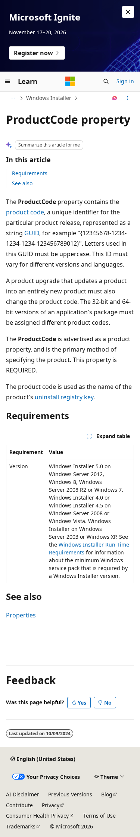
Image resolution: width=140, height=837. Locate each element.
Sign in (125, 81)
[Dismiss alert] (128, 12)
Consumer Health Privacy (37, 815)
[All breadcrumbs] (12, 98)
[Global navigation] (7, 81)
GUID (31, 233)
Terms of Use (99, 815)
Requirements (29, 173)
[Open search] (106, 81)
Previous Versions (70, 794)
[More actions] (127, 98)
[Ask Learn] (115, 98)
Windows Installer (48, 97)
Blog (106, 794)
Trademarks (20, 826)
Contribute (19, 805)
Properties (21, 615)
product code (25, 212)
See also (22, 183)
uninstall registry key (64, 397)
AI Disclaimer (22, 794)
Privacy (50, 805)
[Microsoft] (70, 81)
